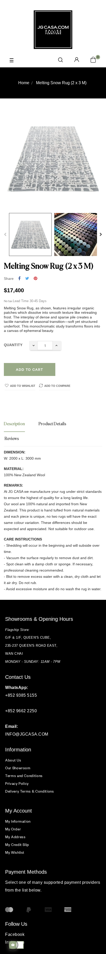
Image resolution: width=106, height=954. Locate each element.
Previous (5, 234)
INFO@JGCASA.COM (26, 734)
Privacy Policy (17, 783)
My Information (18, 821)
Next (100, 234)
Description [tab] (14, 424)
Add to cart (29, 369)
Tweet (27, 278)
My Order (13, 829)
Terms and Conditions (24, 775)
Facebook (14, 934)
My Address (15, 837)
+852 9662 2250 (21, 711)
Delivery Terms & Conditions (29, 791)
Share (19, 278)
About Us (13, 760)
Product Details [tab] (52, 424)
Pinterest (35, 278)
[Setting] (77, 60)
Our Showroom (18, 768)
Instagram (14, 942)
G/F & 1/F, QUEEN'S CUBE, (28, 637)
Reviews (12, 439)
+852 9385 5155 (21, 695)
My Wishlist (14, 852)
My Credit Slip (17, 844)
